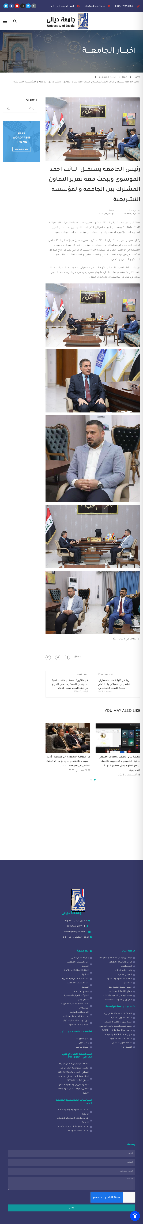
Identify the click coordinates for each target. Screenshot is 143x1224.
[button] (95, 779)
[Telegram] (5, 5)
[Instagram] (22, 5)
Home (137, 77)
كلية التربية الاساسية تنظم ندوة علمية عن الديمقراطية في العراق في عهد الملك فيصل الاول (70, 684)
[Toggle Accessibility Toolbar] (135, 1216)
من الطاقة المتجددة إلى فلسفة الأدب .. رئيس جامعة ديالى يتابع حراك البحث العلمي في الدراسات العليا (68, 761)
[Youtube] (17, 5)
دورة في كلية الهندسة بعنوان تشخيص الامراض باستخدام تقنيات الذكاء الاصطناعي (114, 684)
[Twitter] (28, 5)
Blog (124, 77)
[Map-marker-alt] (33, 5)
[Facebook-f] (11, 5)
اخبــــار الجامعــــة (107, 77)
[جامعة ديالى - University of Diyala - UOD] (66, 21)
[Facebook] (67, 657)
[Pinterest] (48, 657)
